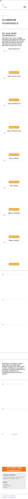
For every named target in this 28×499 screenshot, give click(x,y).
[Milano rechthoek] (14, 224)
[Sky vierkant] (14, 197)
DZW (13, 495)
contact (11, 45)
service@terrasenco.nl (14, 470)
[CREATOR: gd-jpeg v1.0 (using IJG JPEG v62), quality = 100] (14, 60)
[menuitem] (24, 7)
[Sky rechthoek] (14, 170)
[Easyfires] (11, 7)
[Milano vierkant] (14, 252)
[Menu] (24, 7)
